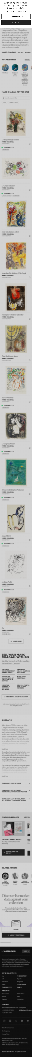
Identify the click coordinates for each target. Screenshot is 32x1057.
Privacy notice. (22, 11)
